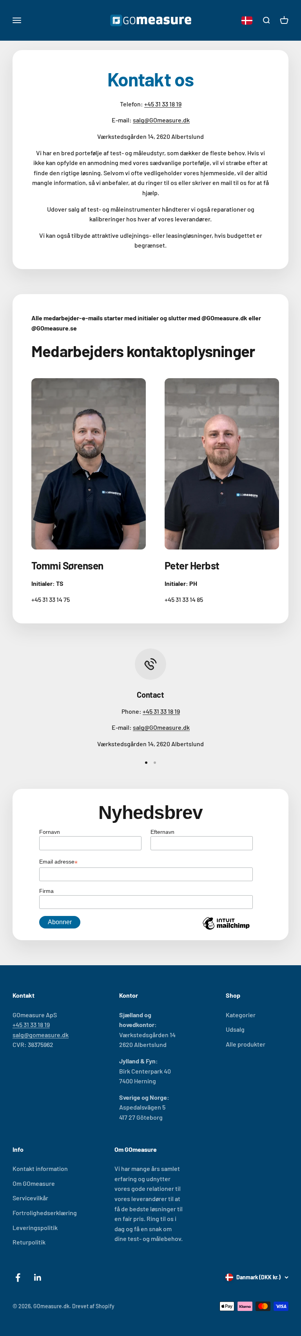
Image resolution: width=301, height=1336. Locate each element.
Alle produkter (245, 1044)
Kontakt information (40, 1168)
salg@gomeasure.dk (41, 1034)
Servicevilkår (30, 1197)
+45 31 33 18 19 (162, 104)
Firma (46, 891)
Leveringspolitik (35, 1227)
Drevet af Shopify (93, 1306)
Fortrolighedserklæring (45, 1212)
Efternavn (162, 832)
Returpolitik (29, 1242)
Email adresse (58, 862)
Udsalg (235, 1029)
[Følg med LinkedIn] (38, 1277)
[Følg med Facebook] (18, 1277)
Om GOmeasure (34, 1183)
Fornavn (49, 832)
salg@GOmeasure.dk (161, 120)
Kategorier (241, 1014)
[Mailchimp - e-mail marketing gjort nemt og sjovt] (226, 929)
